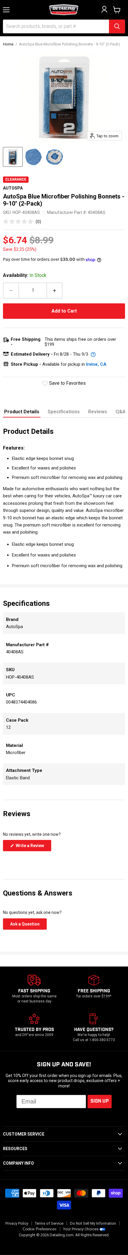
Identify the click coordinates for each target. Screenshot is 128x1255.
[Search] (117, 26)
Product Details (21, 411)
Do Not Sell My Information (93, 1223)
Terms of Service (49, 1223)
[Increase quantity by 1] (55, 291)
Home (8, 44)
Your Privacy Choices (81, 1229)
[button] (22, 221)
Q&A (120, 411)
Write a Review (33, 847)
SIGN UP (99, 1101)
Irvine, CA (96, 364)
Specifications (64, 411)
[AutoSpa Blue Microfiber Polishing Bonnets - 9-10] (12, 156)
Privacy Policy (16, 1223)
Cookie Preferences (40, 1229)
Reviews (97, 411)
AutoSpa (13, 188)
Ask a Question (28, 925)
